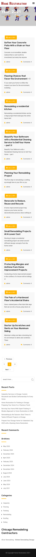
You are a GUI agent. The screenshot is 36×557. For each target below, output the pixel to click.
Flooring (6, 507)
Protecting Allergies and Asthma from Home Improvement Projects (16, 267)
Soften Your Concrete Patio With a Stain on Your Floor (17, 45)
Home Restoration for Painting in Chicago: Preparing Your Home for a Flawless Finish (15, 404)
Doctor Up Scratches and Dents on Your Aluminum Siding (17, 328)
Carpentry (6, 503)
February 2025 (8, 461)
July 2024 (6, 477)
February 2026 (8, 450)
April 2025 (6, 458)
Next (7, 370)
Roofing (5, 518)
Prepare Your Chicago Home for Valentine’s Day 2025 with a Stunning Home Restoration (17, 422)
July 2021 (6, 488)
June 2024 (6, 481)
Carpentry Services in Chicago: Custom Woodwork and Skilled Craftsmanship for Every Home (17, 396)
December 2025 (8, 454)
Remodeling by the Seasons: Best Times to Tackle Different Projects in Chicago (16, 416)
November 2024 (8, 469)
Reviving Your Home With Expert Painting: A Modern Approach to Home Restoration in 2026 (17, 410)
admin (8, 62)
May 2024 (6, 484)
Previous (9, 359)
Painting (6, 511)
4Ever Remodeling (7, 540)
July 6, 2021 (11, 37)
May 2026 (6, 446)
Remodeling (7, 514)
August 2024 (7, 473)
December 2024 (8, 465)
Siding (5, 522)
